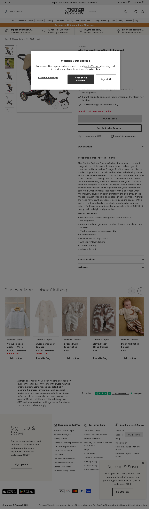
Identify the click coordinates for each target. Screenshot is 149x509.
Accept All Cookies (81, 79)
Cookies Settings (48, 77)
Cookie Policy (92, 69)
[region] (75, 70)
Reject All (106, 79)
